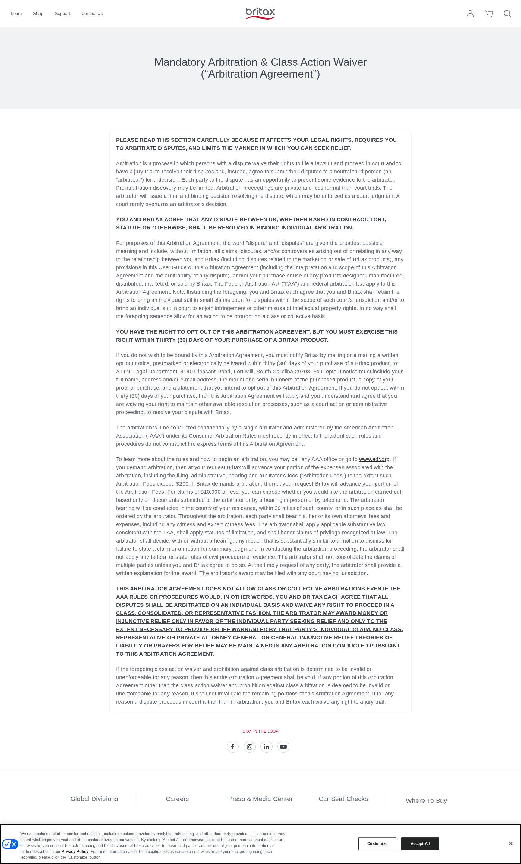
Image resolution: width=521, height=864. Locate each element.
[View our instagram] (250, 747)
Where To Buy (426, 800)
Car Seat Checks (343, 798)
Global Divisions (94, 798)
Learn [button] (16, 13)
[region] (260, 844)
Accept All (420, 843)
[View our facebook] (233, 747)
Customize (377, 843)
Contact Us (92, 13)
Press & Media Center (260, 798)
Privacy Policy (75, 851)
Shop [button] (38, 13)
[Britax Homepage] (260, 14)
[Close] (510, 843)
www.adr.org (374, 459)
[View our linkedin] (266, 747)
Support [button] (62, 13)
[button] (470, 13)
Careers (177, 798)
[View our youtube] (283, 747)
